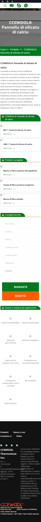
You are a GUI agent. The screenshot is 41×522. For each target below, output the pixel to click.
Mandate (20, 287)
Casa (3, 49)
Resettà (20, 296)
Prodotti (14, 49)
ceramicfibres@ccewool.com (14, 469)
